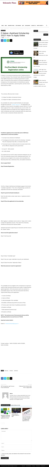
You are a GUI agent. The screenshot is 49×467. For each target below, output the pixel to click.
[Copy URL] (11, 40)
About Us (23, 465)
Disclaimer (38, 465)
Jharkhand (16, 370)
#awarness (6, 370)
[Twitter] (5, 40)
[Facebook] (2, 40)
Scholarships (27, 25)
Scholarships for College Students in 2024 (15, 415)
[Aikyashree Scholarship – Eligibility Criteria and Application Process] (5, 411)
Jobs (23, 25)
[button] (46, 25)
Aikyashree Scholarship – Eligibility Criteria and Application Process (5, 416)
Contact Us (33, 25)
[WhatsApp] (8, 40)
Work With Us (28, 465)
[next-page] (4, 423)
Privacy (33, 465)
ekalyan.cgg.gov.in (16, 104)
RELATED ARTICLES (6, 405)
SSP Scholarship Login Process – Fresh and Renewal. (8, 387)
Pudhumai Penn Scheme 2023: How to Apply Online (25, 387)
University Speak (11, 25)
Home (2, 25)
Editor (3, 37)
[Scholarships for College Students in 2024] (16, 410)
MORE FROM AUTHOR (15, 405)
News (6, 25)
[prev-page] (1, 423)
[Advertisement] (24, 14)
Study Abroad (18, 25)
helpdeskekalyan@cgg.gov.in (12, 323)
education (11, 370)
